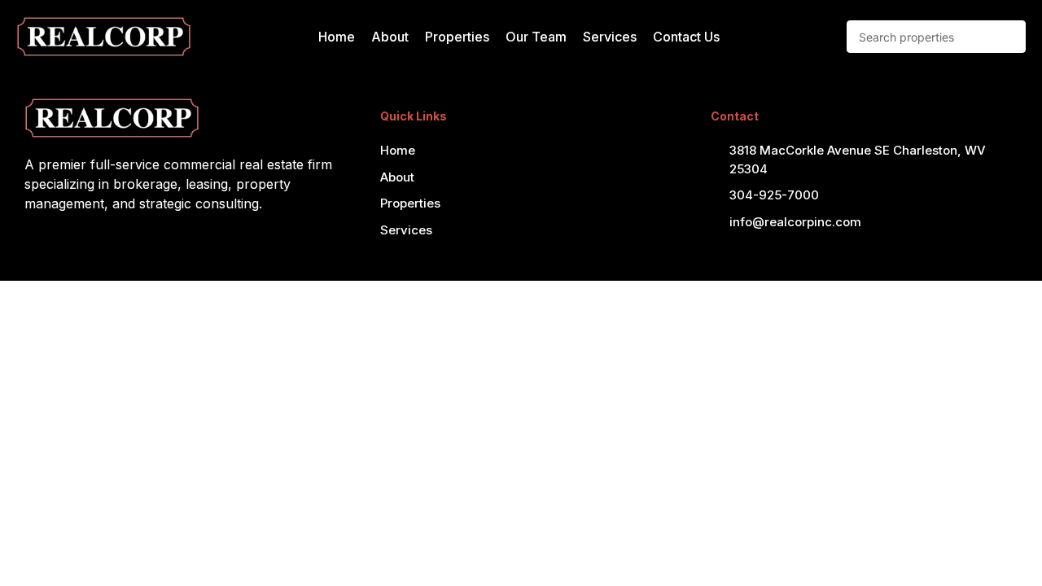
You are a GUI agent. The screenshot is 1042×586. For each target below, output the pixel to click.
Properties (457, 36)
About (390, 36)
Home (336, 36)
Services (610, 36)
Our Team (536, 36)
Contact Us (686, 36)
